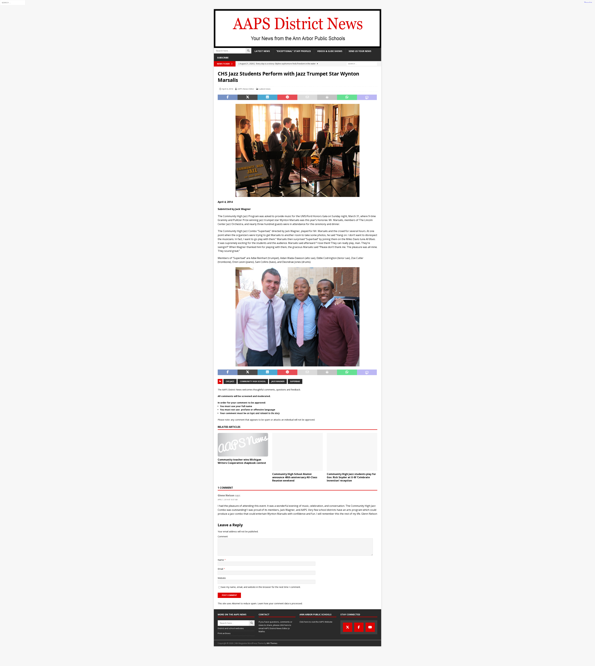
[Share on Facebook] (228, 97)
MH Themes (272, 643)
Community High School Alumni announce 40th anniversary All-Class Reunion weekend (294, 477)
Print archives (224, 633)
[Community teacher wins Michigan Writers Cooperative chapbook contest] (243, 445)
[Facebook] (359, 627)
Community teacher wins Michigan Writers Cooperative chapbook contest (242, 461)
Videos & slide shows (329, 51)
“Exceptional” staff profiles (293, 51)
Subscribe (223, 57)
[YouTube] (370, 627)
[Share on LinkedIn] (267, 97)
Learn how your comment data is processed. (280, 603)
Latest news (262, 51)
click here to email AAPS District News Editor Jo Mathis (275, 628)
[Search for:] (12, 2)
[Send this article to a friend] (307, 97)
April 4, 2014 (227, 88)
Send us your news (360, 51)
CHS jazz (230, 381)
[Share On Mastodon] (367, 97)
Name (221, 559)
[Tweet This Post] (247, 97)
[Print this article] (327, 97)
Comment (223, 536)
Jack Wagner (277, 381)
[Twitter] (347, 627)
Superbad (295, 381)
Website (222, 578)
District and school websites (231, 628)
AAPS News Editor (246, 88)
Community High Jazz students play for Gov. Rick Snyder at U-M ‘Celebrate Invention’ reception (351, 477)
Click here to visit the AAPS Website (316, 621)
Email (221, 568)
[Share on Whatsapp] (347, 97)
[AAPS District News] (297, 46)
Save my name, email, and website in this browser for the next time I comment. (261, 587)
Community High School (253, 381)
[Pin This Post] (287, 97)
